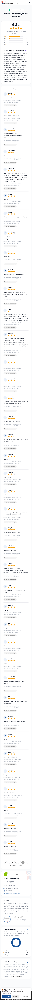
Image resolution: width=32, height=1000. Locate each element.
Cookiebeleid (24, 996)
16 (10, 865)
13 (19, 862)
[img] (26, 50)
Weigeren (15, 996)
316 (21, 865)
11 (12, 862)
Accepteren (6, 996)
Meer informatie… (17, 976)
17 (14, 865)
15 (26, 862)
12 (15, 862)
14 (23, 862)
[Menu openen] (29, 3)
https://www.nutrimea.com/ (13, 893)
